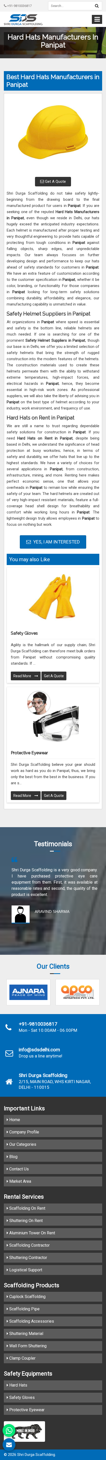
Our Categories (22, 1144)
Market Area (19, 1181)
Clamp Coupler (22, 1358)
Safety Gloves (24, 633)
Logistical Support (25, 1269)
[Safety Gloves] (53, 597)
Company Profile (23, 1132)
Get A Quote (55, 181)
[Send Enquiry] (9, 1444)
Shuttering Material (25, 1333)
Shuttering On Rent (25, 1220)
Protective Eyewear (29, 752)
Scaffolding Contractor (29, 1245)
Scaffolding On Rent (26, 1208)
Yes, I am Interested (56, 542)
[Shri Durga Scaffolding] (23, 19)
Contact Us (18, 1169)
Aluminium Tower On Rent (31, 1232)
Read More (22, 676)
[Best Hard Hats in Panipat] (53, 134)
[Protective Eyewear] (53, 716)
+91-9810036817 (19, 6)
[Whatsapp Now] (9, 1430)
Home (14, 1119)
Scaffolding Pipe (24, 1308)
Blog (12, 1156)
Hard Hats (17, 1385)
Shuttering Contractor (27, 1257)
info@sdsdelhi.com (39, 1050)
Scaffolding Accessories (31, 1321)
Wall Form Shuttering (27, 1345)
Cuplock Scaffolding (27, 1296)
